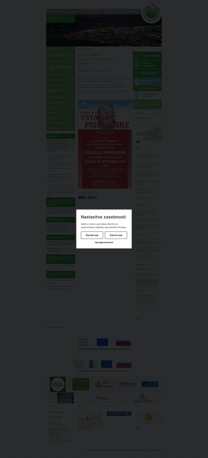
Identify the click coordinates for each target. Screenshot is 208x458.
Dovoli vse (92, 235)
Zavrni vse (116, 235)
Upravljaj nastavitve (104, 242)
